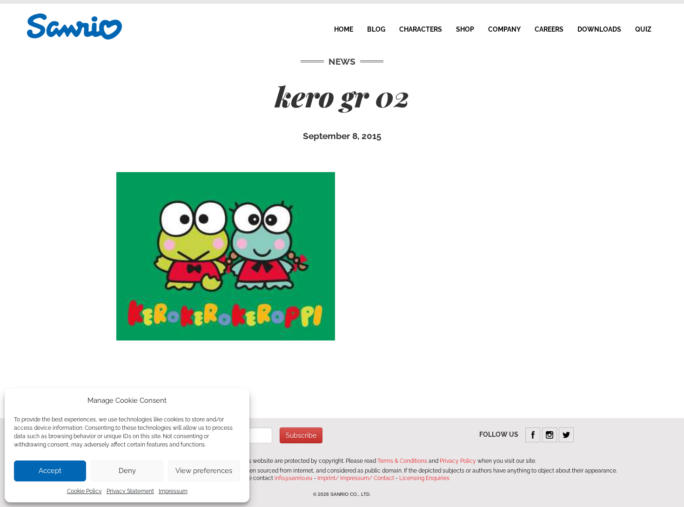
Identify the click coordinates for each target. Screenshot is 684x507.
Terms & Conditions (402, 461)
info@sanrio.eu (293, 478)
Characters (420, 29)
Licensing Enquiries (424, 478)
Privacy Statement (130, 491)
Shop (465, 29)
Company (504, 29)
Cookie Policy (84, 491)
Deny (127, 471)
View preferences (203, 471)
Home (343, 29)
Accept (50, 471)
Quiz (643, 29)
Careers (549, 29)
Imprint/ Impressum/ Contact (355, 478)
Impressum (173, 491)
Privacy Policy (458, 461)
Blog (376, 29)
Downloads (599, 29)
